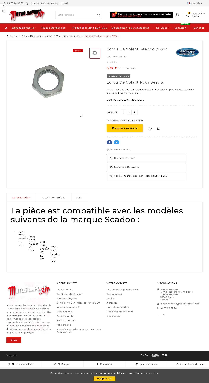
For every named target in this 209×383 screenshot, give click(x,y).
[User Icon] (180, 15)
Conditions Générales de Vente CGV (78, 302)
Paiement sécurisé (68, 307)
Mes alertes (113, 316)
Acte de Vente (65, 316)
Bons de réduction (118, 307)
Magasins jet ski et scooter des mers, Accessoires (79, 330)
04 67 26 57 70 (168, 308)
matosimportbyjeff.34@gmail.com (180, 303)
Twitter (116, 142)
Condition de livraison (70, 294)
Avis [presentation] (79, 197)
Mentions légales (67, 298)
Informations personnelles (123, 289)
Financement (65, 289)
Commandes (114, 294)
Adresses (112, 302)
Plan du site (64, 324)
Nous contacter (66, 320)
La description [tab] (21, 197)
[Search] (98, 15)
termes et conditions (111, 373)
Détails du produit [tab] (53, 197)
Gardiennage (64, 311)
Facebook (109, 142)
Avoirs (110, 298)
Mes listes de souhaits (120, 311)
